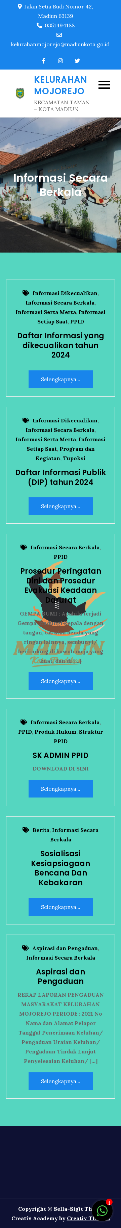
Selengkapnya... (60, 379)
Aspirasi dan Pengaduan (65, 948)
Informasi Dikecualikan (65, 293)
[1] (102, 1214)
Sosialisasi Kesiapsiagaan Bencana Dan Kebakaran (60, 868)
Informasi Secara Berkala (60, 302)
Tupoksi (74, 458)
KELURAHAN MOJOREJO (60, 85)
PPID (77, 321)
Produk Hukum (55, 731)
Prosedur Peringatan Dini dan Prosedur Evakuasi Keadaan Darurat (60, 585)
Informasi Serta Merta (45, 312)
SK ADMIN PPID (60, 755)
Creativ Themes (88, 1218)
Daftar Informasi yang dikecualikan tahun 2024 (60, 345)
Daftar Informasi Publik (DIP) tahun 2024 (60, 477)
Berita (41, 830)
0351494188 (60, 25)
